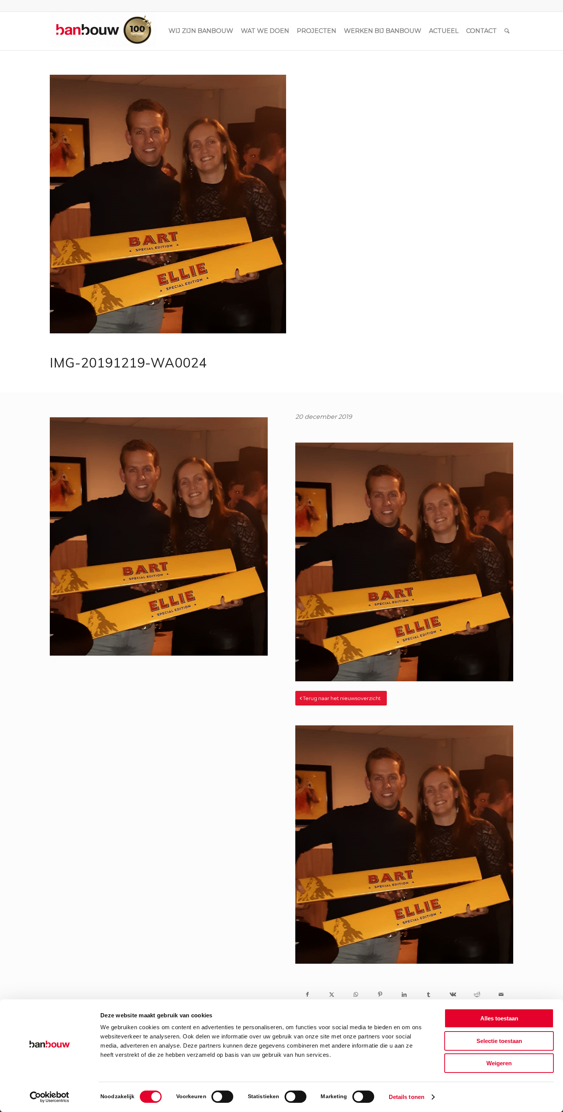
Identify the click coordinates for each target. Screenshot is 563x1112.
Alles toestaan (499, 1018)
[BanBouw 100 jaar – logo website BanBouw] (103, 31)
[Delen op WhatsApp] (356, 994)
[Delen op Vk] (452, 994)
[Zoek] (507, 31)
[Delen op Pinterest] (380, 994)
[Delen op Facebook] (307, 994)
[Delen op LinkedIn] (404, 994)
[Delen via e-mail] (501, 994)
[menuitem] (201, 31)
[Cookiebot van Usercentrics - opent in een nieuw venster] (49, 1097)
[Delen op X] (331, 994)
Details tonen (406, 1097)
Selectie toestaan (499, 1041)
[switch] (222, 1097)
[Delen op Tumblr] (428, 994)
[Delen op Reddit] (477, 994)
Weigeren (499, 1063)
